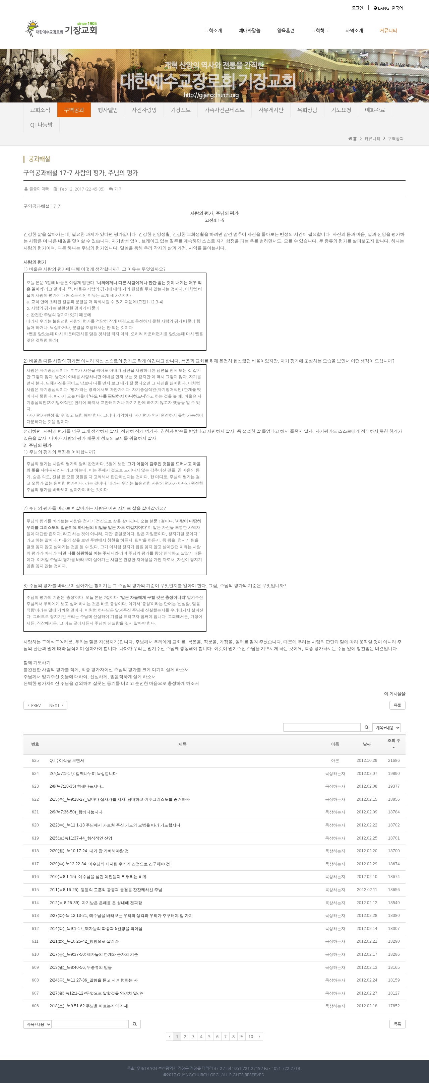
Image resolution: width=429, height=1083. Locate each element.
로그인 (357, 8)
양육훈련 (286, 30)
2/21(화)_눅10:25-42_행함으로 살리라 (84, 941)
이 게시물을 (395, 693)
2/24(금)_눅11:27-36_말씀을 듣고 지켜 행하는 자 (94, 980)
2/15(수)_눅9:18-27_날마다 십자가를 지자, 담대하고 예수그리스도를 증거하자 (120, 799)
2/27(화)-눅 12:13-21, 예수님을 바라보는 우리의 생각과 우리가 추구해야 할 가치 (121, 915)
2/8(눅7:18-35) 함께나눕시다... (77, 786)
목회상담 (307, 110)
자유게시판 (271, 110)
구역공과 (74, 110)
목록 (397, 705)
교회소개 (213, 30)
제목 (183, 744)
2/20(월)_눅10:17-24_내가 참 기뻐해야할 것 (89, 851)
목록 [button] (397, 1024)
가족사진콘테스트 (224, 110)
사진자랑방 (144, 110)
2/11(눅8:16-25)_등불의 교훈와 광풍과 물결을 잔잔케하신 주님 (106, 889)
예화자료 (375, 110)
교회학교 (320, 30)
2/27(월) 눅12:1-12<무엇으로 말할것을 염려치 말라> (96, 993)
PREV (35, 705)
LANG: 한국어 (390, 8)
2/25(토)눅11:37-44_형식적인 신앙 (81, 838)
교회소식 (40, 110)
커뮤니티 (388, 30)
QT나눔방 (41, 125)
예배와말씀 (249, 30)
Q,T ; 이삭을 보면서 (67, 760)
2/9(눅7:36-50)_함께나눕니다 (76, 812)
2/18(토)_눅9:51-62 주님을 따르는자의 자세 (89, 1006)
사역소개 (354, 30)
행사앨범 (108, 110)
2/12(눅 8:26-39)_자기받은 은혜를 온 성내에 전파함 (96, 902)
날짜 (367, 744)
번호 (35, 744)
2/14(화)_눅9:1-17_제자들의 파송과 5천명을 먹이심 (96, 928)
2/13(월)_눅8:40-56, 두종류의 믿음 (81, 967)
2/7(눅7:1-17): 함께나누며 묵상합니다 (83, 773)
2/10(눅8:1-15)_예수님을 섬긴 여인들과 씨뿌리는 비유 (98, 876)
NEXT (55, 705)
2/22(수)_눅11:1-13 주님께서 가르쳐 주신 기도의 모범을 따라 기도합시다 (115, 825)
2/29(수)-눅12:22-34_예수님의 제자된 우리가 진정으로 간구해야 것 (110, 864)
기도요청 (341, 110)
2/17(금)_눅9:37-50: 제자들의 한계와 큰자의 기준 (94, 954)
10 (250, 1036)
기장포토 (181, 110)
